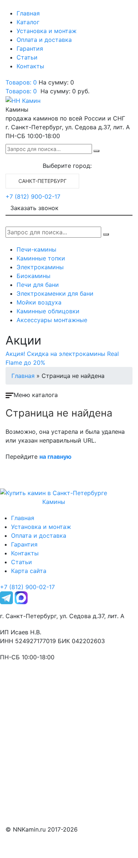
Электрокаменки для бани (55, 293)
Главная (28, 13)
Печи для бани (38, 284)
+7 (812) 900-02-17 (33, 196)
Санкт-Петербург (42, 181)
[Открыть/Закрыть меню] (16, 6)
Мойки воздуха (39, 302)
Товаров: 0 (21, 82)
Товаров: (21, 91)
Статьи (27, 57)
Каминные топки (41, 258)
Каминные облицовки (48, 311)
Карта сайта (28, 570)
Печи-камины (36, 249)
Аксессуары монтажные (52, 320)
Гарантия (30, 48)
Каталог (28, 22)
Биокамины (33, 276)
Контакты (30, 66)
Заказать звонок (34, 208)
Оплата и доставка (44, 39)
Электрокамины (40, 267)
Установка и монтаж (47, 31)
